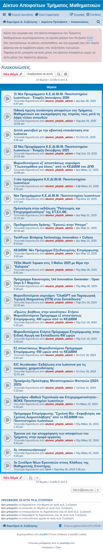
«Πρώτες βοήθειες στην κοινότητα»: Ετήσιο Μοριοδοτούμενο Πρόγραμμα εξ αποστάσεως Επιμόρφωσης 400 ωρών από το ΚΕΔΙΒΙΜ (48, 315)
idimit (48, 469)
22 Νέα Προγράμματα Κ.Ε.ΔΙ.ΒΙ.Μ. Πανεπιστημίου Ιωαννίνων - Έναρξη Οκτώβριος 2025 (51, 148)
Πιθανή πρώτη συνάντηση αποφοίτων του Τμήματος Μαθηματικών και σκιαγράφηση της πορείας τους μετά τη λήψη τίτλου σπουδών (57, 114)
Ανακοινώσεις (15, 67)
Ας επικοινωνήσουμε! (30, 450)
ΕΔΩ (90, 38)
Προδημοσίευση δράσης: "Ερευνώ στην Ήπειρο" (50, 225)
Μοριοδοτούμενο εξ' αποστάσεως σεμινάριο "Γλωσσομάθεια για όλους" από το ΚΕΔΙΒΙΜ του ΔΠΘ (54, 164)
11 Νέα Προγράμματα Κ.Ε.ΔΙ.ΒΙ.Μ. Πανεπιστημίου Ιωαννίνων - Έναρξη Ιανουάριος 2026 (50, 95)
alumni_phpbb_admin (59, 100)
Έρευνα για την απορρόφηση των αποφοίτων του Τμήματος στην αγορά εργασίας (51, 435)
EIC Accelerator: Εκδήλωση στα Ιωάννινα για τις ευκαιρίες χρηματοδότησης (50, 366)
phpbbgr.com (67, 543)
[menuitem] (20, 15)
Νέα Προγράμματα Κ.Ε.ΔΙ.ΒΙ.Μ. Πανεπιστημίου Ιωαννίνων (57, 195)
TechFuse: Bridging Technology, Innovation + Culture (53, 237)
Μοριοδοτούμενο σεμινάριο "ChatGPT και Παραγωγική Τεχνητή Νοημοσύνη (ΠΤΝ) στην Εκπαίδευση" (54, 297)
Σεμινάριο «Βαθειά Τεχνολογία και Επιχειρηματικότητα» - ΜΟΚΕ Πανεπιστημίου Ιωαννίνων (56, 399)
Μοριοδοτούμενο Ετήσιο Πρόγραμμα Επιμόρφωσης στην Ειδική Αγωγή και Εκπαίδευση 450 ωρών (57, 333)
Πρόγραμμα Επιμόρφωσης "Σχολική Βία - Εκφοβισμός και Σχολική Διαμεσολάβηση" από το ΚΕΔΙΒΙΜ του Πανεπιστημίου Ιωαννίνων (57, 417)
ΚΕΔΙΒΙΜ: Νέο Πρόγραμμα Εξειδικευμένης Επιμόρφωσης (56, 250)
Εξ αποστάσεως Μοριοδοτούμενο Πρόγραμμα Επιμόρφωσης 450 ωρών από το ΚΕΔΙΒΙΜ (48, 350)
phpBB (43, 534)
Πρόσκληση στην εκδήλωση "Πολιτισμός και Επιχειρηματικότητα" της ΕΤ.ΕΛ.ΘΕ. (47, 210)
